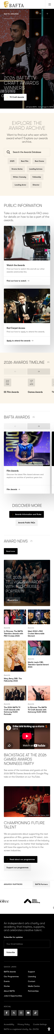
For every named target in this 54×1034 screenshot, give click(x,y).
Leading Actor (20, 185)
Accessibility (9, 1024)
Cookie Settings (40, 1024)
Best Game (39, 161)
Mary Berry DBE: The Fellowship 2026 (14, 644)
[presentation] (41, 14)
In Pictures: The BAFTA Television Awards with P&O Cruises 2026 (15, 614)
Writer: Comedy (19, 177)
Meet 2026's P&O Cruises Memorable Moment (37, 614)
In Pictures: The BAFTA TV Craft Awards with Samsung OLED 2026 (38, 690)
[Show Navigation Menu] (49, 4)
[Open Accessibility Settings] (49, 1029)
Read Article (13, 600)
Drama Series (17, 169)
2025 (12, 161)
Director (36, 185)
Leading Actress (35, 169)
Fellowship (37, 177)
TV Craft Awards (17, 97)
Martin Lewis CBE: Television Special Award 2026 (37, 645)
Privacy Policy (24, 1024)
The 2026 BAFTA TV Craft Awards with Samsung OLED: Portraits (13, 692)
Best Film (24, 161)
